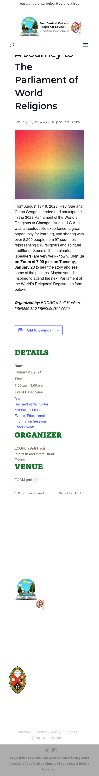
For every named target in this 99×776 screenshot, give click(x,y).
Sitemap (49, 630)
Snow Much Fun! (70, 493)
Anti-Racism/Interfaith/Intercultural (31, 404)
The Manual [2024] (51, 673)
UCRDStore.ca (47, 695)
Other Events (25, 426)
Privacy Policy (49, 637)
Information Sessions (31, 421)
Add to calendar (39, 330)
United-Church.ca (50, 668)
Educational (36, 415)
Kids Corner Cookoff (30, 493)
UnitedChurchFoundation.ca (58, 682)
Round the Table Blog (53, 677)
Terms (50, 645)
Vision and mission (49, 652)
